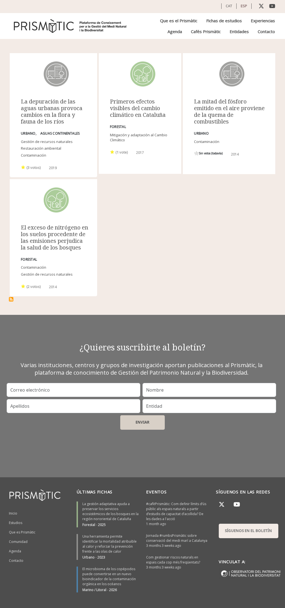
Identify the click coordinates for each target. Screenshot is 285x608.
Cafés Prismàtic (206, 31)
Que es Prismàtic (22, 532)
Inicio (13, 513)
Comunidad (18, 541)
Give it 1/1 (23, 167)
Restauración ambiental (41, 148)
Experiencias (263, 20)
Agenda (175, 31)
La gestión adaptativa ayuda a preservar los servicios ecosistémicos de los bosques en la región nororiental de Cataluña (110, 511)
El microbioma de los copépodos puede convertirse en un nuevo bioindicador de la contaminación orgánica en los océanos (109, 576)
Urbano (88, 557)
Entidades (239, 31)
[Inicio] (70, 26)
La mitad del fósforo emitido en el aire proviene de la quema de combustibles (229, 111)
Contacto (266, 31)
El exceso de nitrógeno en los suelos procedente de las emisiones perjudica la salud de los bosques (54, 237)
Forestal (88, 524)
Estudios (15, 522)
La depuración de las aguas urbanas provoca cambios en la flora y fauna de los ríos (51, 111)
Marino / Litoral (94, 589)
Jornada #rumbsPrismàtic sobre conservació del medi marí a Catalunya (176, 538)
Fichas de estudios (224, 20)
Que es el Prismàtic (178, 20)
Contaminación (33, 155)
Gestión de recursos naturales (47, 141)
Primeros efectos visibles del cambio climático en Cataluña (138, 108)
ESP (244, 5)
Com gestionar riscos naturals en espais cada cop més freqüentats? (173, 560)
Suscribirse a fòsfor (11, 299)
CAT (229, 5)
